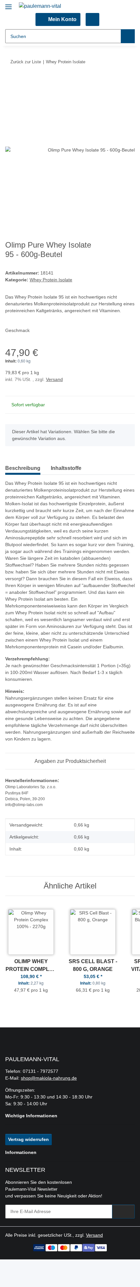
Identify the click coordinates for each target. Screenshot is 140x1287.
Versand (54, 379)
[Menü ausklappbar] (8, 4)
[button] (57, 19)
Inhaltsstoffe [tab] (66, 468)
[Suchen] (128, 36)
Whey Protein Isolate (51, 279)
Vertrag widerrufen (28, 1139)
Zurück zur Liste (25, 61)
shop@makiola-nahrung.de (49, 1078)
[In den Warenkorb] (10, 81)
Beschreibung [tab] (22, 468)
